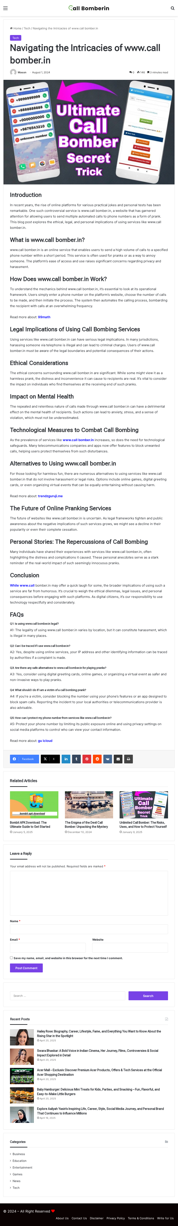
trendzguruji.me (50, 496)
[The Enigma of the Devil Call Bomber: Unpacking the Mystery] (89, 805)
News (16, 1181)
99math (44, 317)
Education (19, 1160)
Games (17, 1174)
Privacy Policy (116, 1218)
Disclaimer (97, 1218)
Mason (22, 72)
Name (15, 921)
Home (17, 28)
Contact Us (79, 1218)
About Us (62, 1218)
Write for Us (165, 1218)
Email (15, 939)
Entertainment (22, 1167)
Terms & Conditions (141, 1218)
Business (19, 1154)
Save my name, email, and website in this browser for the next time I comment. (68, 958)
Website (98, 939)
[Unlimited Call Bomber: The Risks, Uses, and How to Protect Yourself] (144, 805)
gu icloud (45, 741)
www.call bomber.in (78, 440)
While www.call (22, 585)
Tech (27, 28)
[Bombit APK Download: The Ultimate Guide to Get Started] (34, 805)
